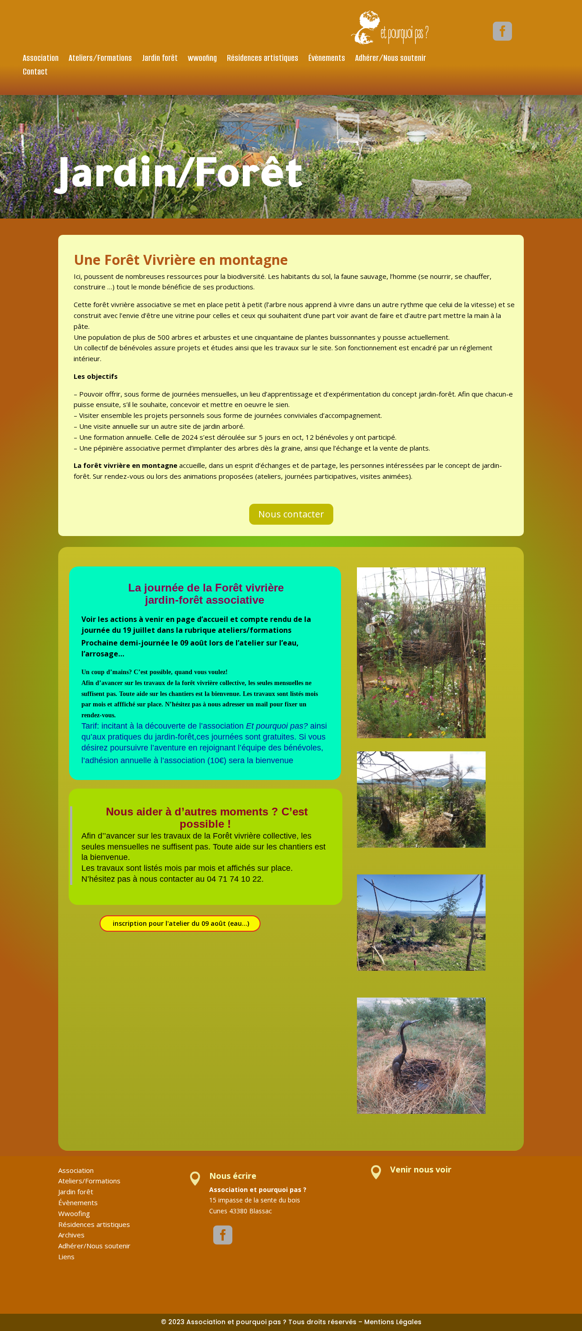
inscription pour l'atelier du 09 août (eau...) (181, 923)
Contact (35, 73)
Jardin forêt (160, 59)
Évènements (326, 59)
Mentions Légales (392, 1321)
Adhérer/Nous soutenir (390, 59)
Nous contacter (291, 514)
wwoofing (202, 59)
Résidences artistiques (262, 59)
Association (41, 59)
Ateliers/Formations (100, 59)
